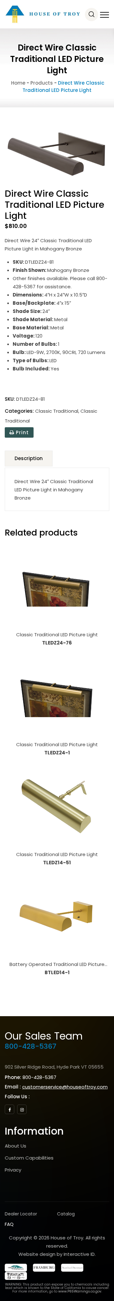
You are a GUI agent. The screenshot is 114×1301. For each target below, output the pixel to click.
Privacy (13, 1169)
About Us (15, 1145)
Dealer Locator (21, 1214)
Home (17, 83)
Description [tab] (29, 458)
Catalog (66, 1214)
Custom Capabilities (29, 1157)
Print (21, 432)
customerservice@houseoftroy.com (65, 1086)
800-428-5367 (30, 1046)
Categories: (19, 411)
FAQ (9, 1224)
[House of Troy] (43, 14)
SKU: (10, 399)
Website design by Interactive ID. (57, 1254)
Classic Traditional (56, 411)
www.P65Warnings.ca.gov (79, 1291)
